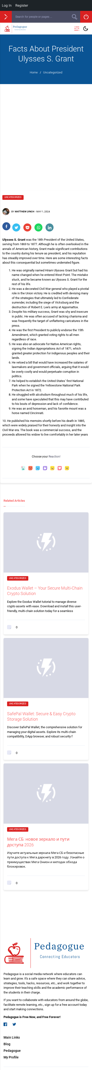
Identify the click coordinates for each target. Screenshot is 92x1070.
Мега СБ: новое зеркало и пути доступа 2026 (38, 842)
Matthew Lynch (24, 211)
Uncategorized (12, 197)
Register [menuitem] (21, 5)
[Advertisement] (46, 132)
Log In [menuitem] (7, 5)
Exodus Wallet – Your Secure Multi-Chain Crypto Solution (45, 591)
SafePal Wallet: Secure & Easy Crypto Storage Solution (41, 716)
